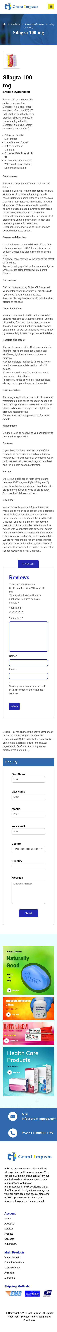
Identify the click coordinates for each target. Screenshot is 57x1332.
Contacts (9, 1238)
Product (8, 1233)
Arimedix (9, 1272)
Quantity (17, 861)
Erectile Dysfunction (16, 92)
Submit (14, 706)
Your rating (15, 607)
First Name (18, 774)
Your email (18, 826)
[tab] (28, 564)
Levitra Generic (12, 1267)
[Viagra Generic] (28, 971)
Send (28, 913)
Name (13, 656)
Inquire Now (10, 1243)
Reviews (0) (28, 564)
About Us (9, 1223)
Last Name (18, 791)
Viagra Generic (12, 1257)
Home (7, 1218)
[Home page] (4, 24)
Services (8, 1228)
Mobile (16, 808)
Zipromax (9, 1277)
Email (13, 669)
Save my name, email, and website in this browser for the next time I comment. (27, 690)
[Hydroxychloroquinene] (28, 1008)
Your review (16, 618)
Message (17, 877)
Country (16, 843)
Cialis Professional (14, 1262)
